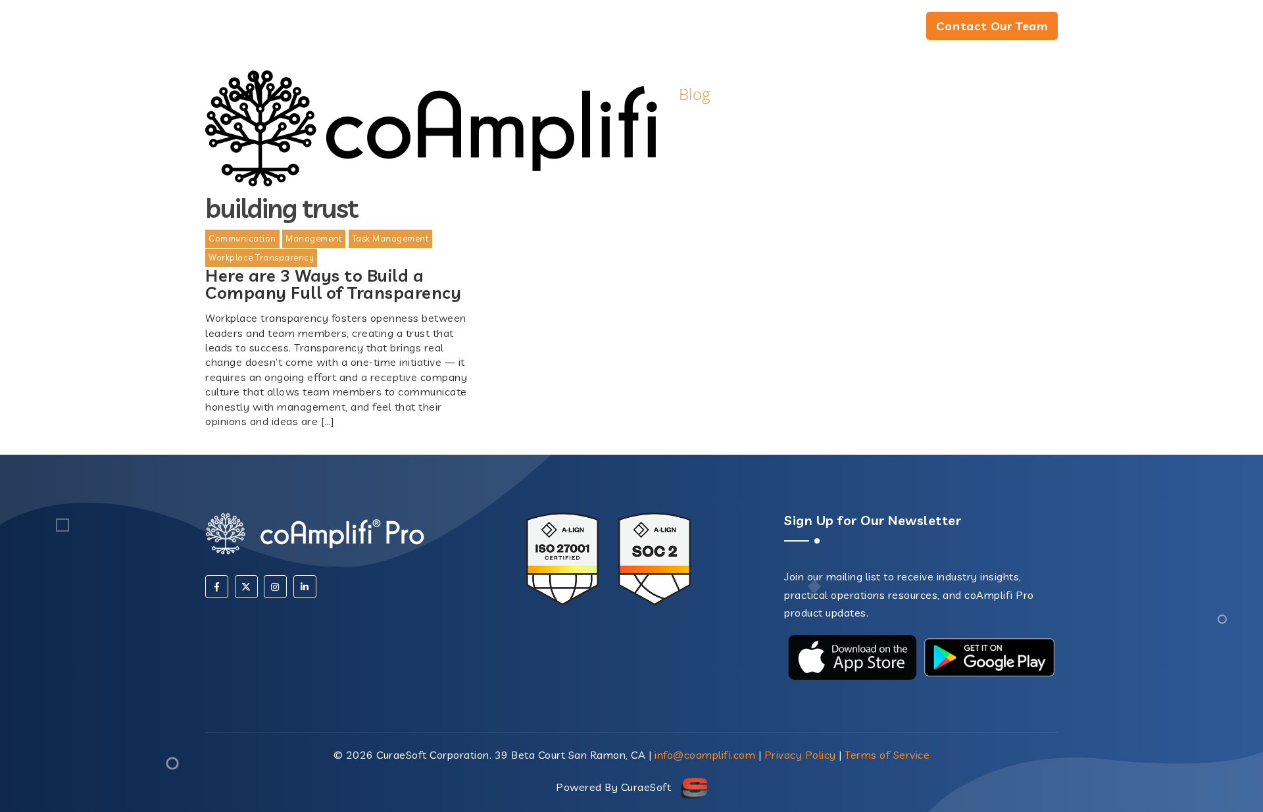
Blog (800, 27)
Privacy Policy (800, 754)
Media (732, 27)
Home (659, 27)
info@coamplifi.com (705, 754)
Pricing (881, 27)
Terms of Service (887, 754)
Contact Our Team (992, 26)
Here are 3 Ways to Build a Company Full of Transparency (333, 284)
